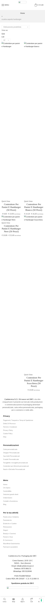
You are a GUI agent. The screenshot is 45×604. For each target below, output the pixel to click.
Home (22, 13)
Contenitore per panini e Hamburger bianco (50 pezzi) (33, 207)
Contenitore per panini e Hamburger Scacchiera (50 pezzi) (33, 381)
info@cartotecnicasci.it (25, 566)
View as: (5, 30)
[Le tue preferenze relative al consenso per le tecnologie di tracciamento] (41, 600)
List (3, 37)
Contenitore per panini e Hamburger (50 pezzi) (11, 207)
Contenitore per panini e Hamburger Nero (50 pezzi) (11, 229)
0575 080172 (26, 568)
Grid (3, 34)
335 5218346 (27, 571)
